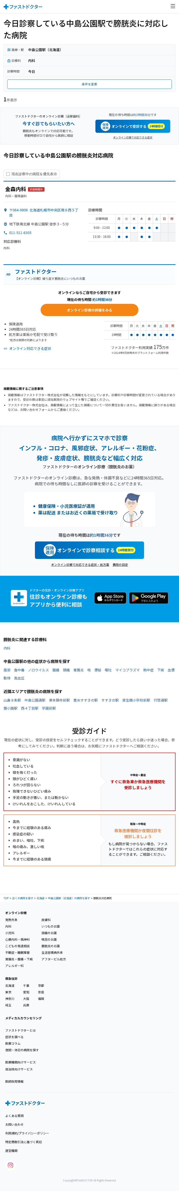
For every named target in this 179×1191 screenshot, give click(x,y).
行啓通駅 (161, 700)
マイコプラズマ (127, 669)
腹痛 (55, 669)
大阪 (26, 998)
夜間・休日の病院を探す (22, 1050)
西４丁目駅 (29, 708)
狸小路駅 (10, 708)
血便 (171, 669)
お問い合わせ (14, 1124)
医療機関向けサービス (20, 1062)
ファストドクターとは (20, 1030)
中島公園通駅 (34, 700)
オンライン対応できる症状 (30, 348)
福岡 (41, 998)
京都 (41, 985)
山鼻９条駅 (12, 700)
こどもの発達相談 (17, 946)
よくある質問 (14, 1115)
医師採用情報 (14, 1081)
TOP (6, 898)
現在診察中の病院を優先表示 (34, 174)
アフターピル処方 (53, 959)
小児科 (9, 933)
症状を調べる (14, 1037)
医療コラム (13, 1043)
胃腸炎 (78, 669)
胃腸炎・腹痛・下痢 (19, 959)
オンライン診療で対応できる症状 (132, 137)
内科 (6, 648)
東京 (8, 992)
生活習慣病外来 (52, 952)
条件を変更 (89, 84)
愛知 (26, 992)
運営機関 (11, 1150)
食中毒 (19, 669)
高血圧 (19, 678)
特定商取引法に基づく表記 (23, 1142)
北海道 (41, 898)
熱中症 (148, 669)
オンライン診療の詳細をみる (89, 310)
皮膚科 (46, 920)
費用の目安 (120, 564)
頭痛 (66, 669)
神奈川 (9, 998)
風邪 (6, 669)
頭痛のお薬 (49, 933)
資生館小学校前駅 (136, 700)
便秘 (97, 669)
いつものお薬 (50, 926)
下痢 (160, 669)
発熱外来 (11, 920)
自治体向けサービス (19, 1069)
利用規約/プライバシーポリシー (27, 1133)
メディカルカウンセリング (23, 1018)
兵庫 (26, 1005)
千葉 (26, 985)
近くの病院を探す (22, 898)
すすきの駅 (110, 700)
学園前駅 (49, 708)
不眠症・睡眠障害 (17, 952)
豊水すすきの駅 (85, 700)
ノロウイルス (38, 669)
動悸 (6, 678)
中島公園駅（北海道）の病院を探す (69, 898)
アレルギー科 (14, 965)
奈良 (41, 992)
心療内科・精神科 (17, 939)
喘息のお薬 (49, 939)
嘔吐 (108, 669)
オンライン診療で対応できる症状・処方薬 (80, 564)
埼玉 (8, 1005)
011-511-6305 (20, 232)
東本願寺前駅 (59, 700)
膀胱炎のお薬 (50, 946)
